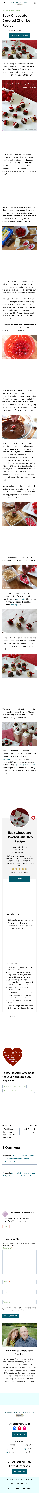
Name (6, 1282)
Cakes (29, 1449)
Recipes (11, 10)
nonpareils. (20, 599)
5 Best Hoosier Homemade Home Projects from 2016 (8, 1132)
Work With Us (26, 1480)
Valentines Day (28, 1091)
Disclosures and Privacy (19, 1484)
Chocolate (7, 1086)
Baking (18, 10)
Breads (12, 1445)
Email (6, 1292)
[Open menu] (35, 3)
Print (19, 879)
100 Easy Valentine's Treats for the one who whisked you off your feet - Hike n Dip (18, 1158)
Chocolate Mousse (10, 759)
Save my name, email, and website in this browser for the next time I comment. (20, 1309)
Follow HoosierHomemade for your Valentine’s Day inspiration (18, 1076)
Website (6, 1302)
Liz (5, 30)
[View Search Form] (4, 3)
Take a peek (15, 605)
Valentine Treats (20, 1086)
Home (4, 10)
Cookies (12, 1449)
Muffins (29, 1452)
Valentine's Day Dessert (11, 1091)
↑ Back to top (13, 1480)
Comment (7, 1248)
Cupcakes (29, 1445)
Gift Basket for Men (30, 1129)
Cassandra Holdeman (20, 1212)
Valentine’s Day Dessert (25, 765)
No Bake (12, 1452)
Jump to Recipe (20, 36)
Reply (6, 1226)
